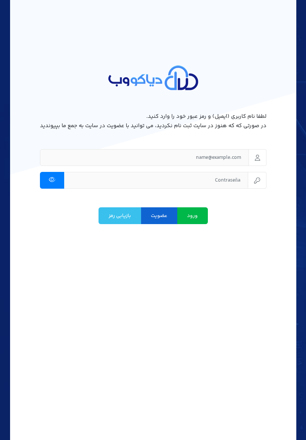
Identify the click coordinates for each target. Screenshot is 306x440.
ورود (192, 216)
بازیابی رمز (120, 216)
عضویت (159, 216)
